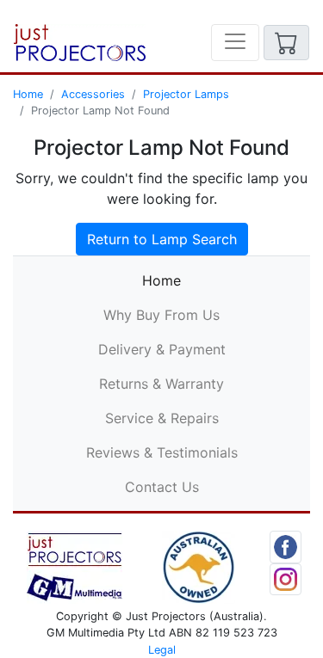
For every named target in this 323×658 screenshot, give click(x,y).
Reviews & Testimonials (162, 452)
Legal (162, 649)
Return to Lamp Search (162, 239)
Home (28, 94)
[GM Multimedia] (74, 566)
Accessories (93, 94)
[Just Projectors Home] (80, 42)
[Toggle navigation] (235, 42)
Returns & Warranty (161, 383)
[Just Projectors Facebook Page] (286, 545)
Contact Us (162, 486)
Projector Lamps (186, 94)
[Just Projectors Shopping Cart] (286, 42)
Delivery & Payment (162, 349)
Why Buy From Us (161, 314)
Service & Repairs (162, 418)
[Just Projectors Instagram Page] (286, 578)
